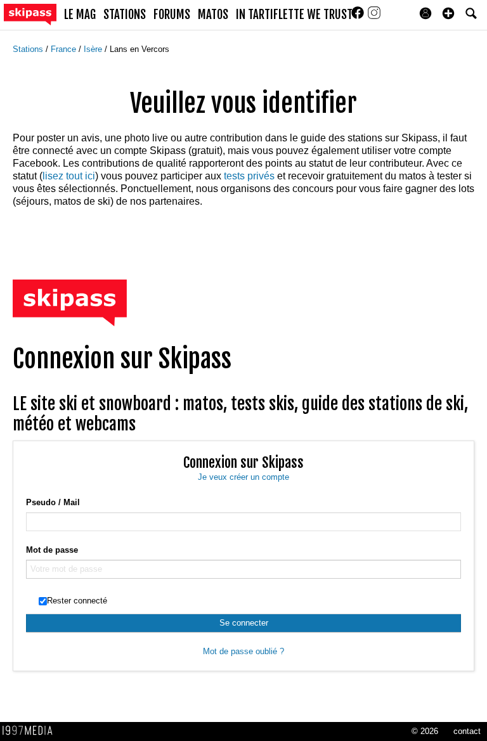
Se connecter (243, 623)
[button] (448, 13)
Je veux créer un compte (243, 477)
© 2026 (425, 731)
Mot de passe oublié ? (243, 651)
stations (124, 14)
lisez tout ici (68, 176)
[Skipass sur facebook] (359, 17)
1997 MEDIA (31, 731)
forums (171, 14)
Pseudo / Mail (53, 502)
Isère (94, 49)
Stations (29, 49)
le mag (80, 14)
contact (467, 731)
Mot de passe (52, 550)
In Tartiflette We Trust (294, 14)
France (65, 49)
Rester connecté (77, 600)
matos (213, 14)
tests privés (249, 176)
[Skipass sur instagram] (374, 17)
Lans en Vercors (139, 49)
